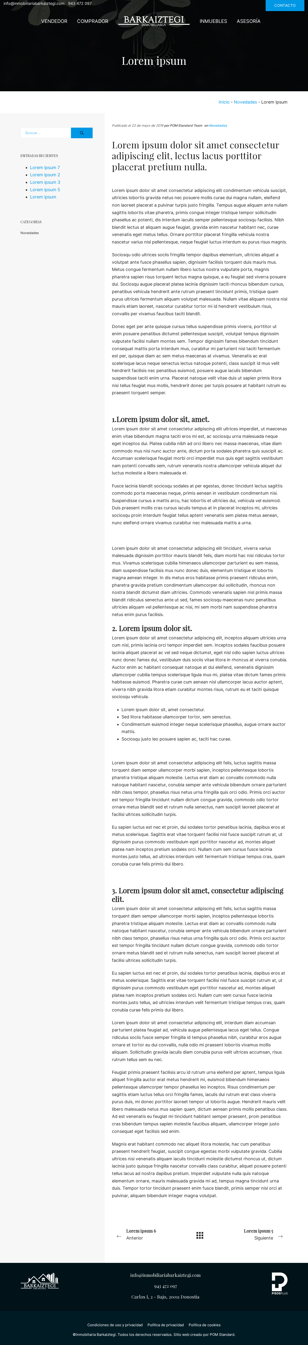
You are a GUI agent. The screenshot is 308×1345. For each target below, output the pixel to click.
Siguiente (258, 1234)
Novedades (245, 102)
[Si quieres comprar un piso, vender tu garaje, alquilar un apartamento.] (154, 21)
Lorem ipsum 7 (45, 167)
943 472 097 (165, 1286)
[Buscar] (82, 133)
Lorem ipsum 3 (45, 182)
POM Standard (222, 1334)
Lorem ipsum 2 (45, 174)
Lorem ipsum (43, 196)
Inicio (224, 102)
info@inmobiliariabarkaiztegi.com (165, 1275)
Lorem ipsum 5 (45, 189)
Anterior (141, 1234)
